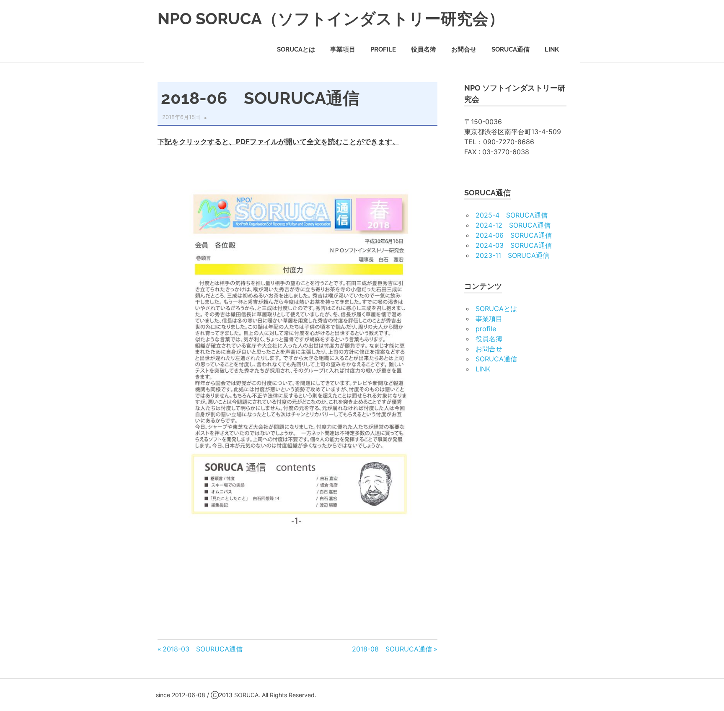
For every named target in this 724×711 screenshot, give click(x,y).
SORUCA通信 (510, 49)
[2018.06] (297, 552)
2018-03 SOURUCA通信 (202, 649)
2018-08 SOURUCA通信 (392, 649)
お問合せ (463, 49)
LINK (552, 49)
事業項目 (342, 49)
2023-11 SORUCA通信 (512, 255)
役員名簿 (423, 49)
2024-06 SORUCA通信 (514, 235)
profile (383, 49)
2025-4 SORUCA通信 (512, 215)
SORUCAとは (296, 49)
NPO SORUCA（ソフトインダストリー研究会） (331, 18)
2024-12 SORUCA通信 (513, 225)
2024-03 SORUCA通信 (514, 245)
